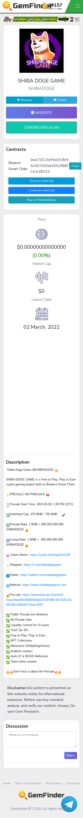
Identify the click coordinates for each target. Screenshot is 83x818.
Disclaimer (73, 783)
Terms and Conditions (28, 783)
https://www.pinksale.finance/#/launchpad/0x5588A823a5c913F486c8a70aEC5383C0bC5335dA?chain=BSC (38, 599)
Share (70, 755)
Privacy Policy (53, 783)
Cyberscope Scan (41, 127)
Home (7, 783)
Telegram (26, 100)
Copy (75, 166)
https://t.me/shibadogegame (42, 564)
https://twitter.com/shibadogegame (43, 574)
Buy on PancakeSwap (41, 200)
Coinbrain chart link (41, 190)
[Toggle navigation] (78, 5)
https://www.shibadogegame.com (44, 585)
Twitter (61, 100)
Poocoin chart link (41, 181)
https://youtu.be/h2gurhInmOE (50, 554)
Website (43, 112)
